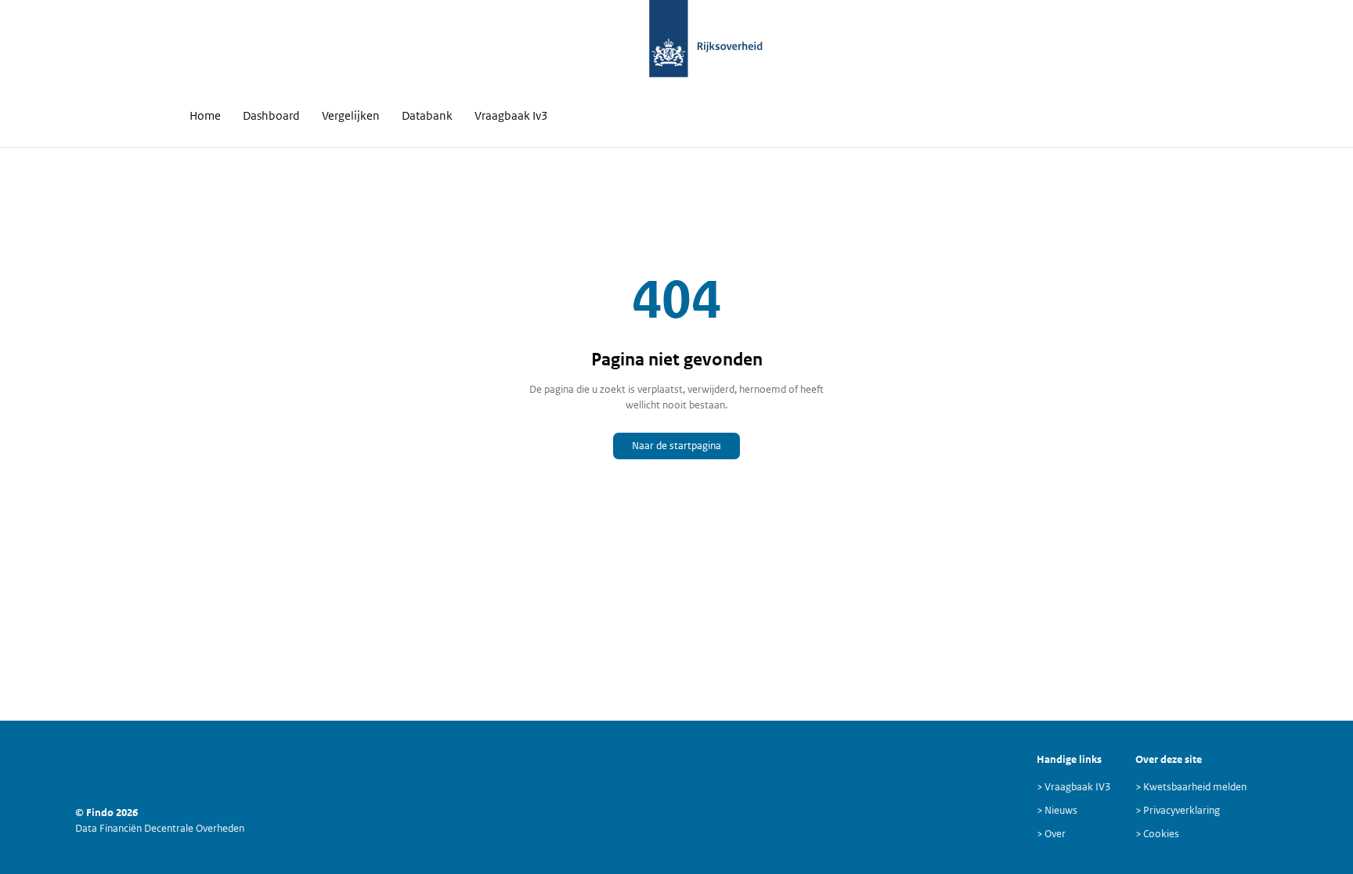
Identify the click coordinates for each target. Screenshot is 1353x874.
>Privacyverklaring (1177, 810)
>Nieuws (1057, 810)
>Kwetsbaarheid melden (1191, 786)
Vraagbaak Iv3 (511, 115)
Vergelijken (351, 115)
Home (205, 115)
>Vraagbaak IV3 (1073, 786)
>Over (1051, 833)
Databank (427, 115)
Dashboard (271, 115)
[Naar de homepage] (669, 47)
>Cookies (1157, 833)
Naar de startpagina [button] (676, 445)
